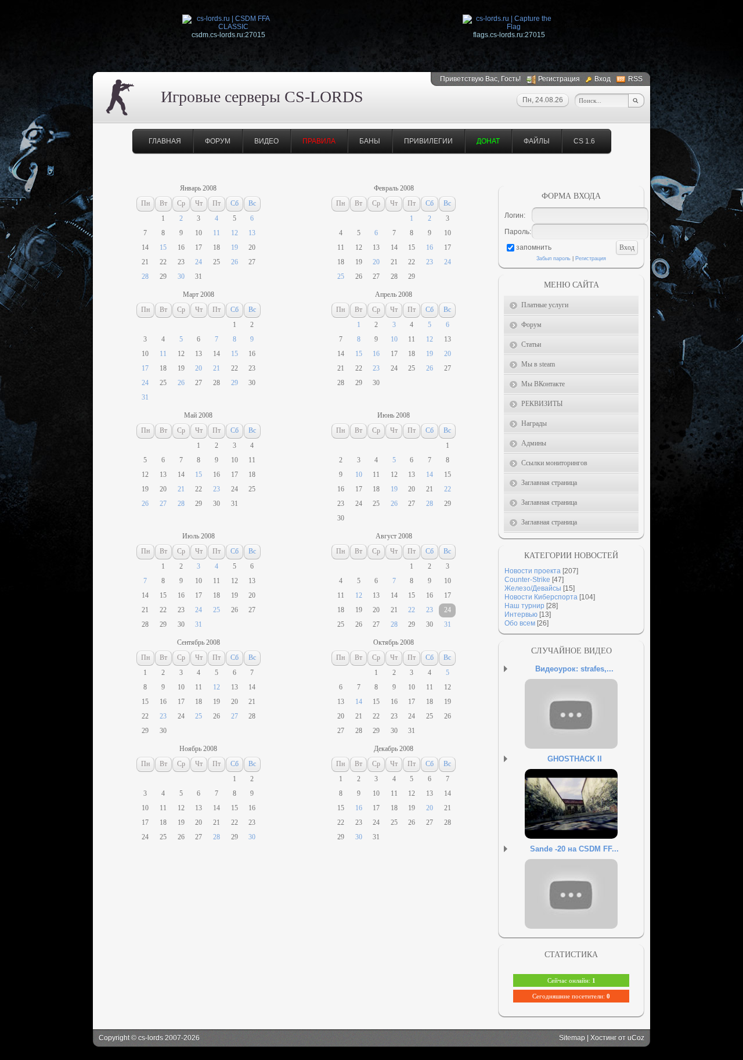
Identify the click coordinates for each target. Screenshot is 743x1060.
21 (216, 368)
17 (145, 368)
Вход (602, 79)
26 (234, 262)
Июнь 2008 (393, 415)
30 (181, 276)
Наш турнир (524, 606)
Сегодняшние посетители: (571, 996)
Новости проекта (532, 571)
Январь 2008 (198, 188)
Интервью (521, 614)
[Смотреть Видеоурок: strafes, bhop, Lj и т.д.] (586, 725)
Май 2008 (198, 415)
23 (429, 262)
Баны (369, 141)
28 (145, 276)
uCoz (635, 1038)
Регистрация (559, 79)
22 (447, 489)
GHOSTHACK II (574, 758)
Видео (266, 141)
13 (251, 233)
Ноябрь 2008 (198, 749)
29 (234, 383)
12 (234, 233)
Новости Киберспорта (541, 597)
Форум (217, 141)
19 (234, 247)
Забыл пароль (553, 258)
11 (216, 233)
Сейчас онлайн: (571, 980)
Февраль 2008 (394, 188)
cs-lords (150, 1038)
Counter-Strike (527, 580)
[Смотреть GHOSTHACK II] (586, 815)
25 (340, 276)
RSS (635, 79)
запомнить (533, 247)
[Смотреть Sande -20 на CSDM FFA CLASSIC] (586, 905)
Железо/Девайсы (532, 588)
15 (163, 247)
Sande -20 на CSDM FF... (574, 849)
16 (429, 247)
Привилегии (428, 141)
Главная (165, 141)
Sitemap (572, 1038)
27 (163, 504)
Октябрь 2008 (393, 642)
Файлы (537, 141)
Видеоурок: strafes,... (574, 668)
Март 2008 (198, 294)
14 (429, 474)
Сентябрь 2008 (198, 642)
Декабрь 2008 (393, 749)
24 (198, 262)
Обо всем (519, 623)
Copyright (114, 1038)
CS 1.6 (584, 141)
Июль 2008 (198, 536)
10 (394, 339)
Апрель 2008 (393, 294)
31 (145, 397)
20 (376, 262)
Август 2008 (394, 536)
